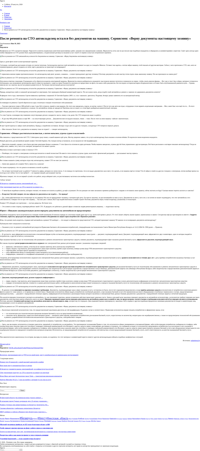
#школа (99, 421)
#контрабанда (136, 418)
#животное (105, 418)
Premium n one (5, 22)
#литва (160, 418)
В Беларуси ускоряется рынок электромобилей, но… (19, 183)
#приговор (54, 421)
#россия (70, 421)
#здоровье (119, 418)
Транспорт (4, 33)
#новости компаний (27, 421)
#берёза (35, 418)
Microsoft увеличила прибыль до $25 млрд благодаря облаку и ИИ (25, 424)
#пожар (41, 421)
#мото (186, 418)
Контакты (7, 6)
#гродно (87, 418)
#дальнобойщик (93, 418)
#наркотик (7, 421)
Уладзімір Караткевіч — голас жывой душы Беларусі (20, 439)
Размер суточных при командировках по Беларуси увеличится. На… (24, 405)
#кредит (148, 418)
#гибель (81, 418)
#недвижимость (15, 421)
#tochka (2, 418)
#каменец (124, 418)
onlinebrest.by (195, 340)
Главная (7, 13)
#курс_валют (154, 418)
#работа (64, 421)
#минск (170, 418)
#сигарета (76, 421)
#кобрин (130, 418)
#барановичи (14, 418)
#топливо (88, 421)
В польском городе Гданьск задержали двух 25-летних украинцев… (24, 401)
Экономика (8, 19)
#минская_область (179, 418)
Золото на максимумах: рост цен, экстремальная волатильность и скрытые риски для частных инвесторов (38, 431)
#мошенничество (194, 418)
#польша (47, 421)
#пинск (36, 421)
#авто (7, 418)
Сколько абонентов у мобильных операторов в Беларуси (20, 408)
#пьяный (59, 421)
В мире (6, 15)
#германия (75, 418)
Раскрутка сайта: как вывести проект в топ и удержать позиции (24, 435)
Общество (7, 17)
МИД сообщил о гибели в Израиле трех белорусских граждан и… (23, 412)
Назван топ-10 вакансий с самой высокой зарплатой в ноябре (22, 362)
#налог (2, 421)
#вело (70, 418)
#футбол (93, 421)
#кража (143, 418)
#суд (80, 421)
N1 (1, 10)
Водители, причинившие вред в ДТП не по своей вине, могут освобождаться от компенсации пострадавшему (39, 355)
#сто (8, 344)
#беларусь (3, 344)
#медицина (165, 418)
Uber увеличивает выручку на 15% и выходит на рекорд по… (22, 187)
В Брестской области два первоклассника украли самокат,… (21, 398)
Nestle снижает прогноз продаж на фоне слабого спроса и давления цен (26, 428)
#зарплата (113, 418)
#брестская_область (57, 418)
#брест (42, 418)
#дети (100, 418)
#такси (84, 421)
